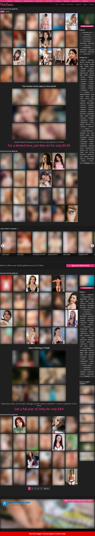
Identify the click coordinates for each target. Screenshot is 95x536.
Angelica (91, 331)
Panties (87, 128)
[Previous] (2, 245)
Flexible (83, 101)
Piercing (82, 135)
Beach (92, 66)
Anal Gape (90, 60)
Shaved (91, 141)
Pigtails (87, 135)
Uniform (86, 156)
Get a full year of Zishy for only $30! (39, 409)
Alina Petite (91, 316)
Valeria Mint (4, 166)
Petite (92, 133)
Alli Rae (91, 322)
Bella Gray (91, 352)
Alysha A (91, 324)
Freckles (91, 101)
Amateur (83, 60)
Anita (81, 335)
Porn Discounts (87, 39)
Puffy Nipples (83, 137)
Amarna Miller (83, 329)
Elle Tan (69, 341)
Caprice (92, 361)
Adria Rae (90, 294)
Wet (91, 160)
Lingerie (92, 116)
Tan (87, 150)
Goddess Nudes (45, 167)
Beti (86, 354)
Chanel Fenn (90, 374)
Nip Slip (82, 124)
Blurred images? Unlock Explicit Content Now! (47, 534)
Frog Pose (82, 103)
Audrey (91, 344)
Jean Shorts (83, 113)
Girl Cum (83, 105)
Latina (81, 116)
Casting (91, 81)
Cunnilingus (84, 90)
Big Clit (91, 68)
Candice (91, 359)
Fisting (92, 98)
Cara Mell (83, 363)
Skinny (91, 143)
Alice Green (83, 307)
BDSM (86, 66)
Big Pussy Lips (84, 73)
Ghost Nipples (90, 103)
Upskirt (92, 156)
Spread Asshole (90, 148)
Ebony (92, 94)
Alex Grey (91, 303)
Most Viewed (70, 4)
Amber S (92, 329)
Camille (83, 359)
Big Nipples (90, 71)
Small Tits (91, 146)
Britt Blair (91, 357)
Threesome (83, 154)
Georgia (56, 219)
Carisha (91, 363)
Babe (81, 66)
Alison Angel (91, 320)
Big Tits (92, 73)
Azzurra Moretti (87, 348)
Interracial (91, 111)
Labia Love (9, 1)
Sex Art (16, 27)
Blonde (83, 77)
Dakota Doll (30, 340)
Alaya (87, 301)
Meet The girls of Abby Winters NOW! (78, 501)
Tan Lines (91, 150)
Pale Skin (91, 126)
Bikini (81, 75)
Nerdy (91, 122)
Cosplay (83, 86)
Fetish (81, 98)
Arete (82, 337)
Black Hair (91, 75)
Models (85, 4)
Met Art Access (49, 1)
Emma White (4, 464)
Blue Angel (83, 357)
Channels (91, 4)
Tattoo (81, 152)
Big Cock (83, 71)
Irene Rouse (30, 481)
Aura (68, 77)
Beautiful (83, 68)
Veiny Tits (82, 158)
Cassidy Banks (87, 367)
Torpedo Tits (91, 154)
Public (92, 135)
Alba (92, 301)
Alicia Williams (83, 316)
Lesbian (87, 116)
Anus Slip (88, 62)
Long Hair (83, 118)
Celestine (82, 374)
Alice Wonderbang (87, 314)
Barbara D (91, 350)
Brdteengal (18, 1)
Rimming (91, 139)
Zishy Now (58, 1)
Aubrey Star (84, 344)
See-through (84, 141)
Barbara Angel (83, 350)
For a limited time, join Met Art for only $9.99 (39, 145)
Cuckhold (83, 88)
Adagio (83, 294)
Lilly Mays (30, 447)
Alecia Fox (83, 303)
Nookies (17, 289)
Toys (81, 156)
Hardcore (90, 109)
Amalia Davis (87, 327)
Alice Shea (87, 312)
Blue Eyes (83, 79)
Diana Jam (17, 26)
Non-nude (88, 124)
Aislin (82, 301)
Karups (16, 62)
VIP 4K (42, 62)
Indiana (3, 448)
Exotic (87, 96)
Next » (46, 488)
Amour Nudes (39, 1)
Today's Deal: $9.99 (87, 26)
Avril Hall (92, 346)
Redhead (83, 139)
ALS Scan (56, 62)
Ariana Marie (91, 339)
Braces (91, 79)
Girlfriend (91, 105)
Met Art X (70, 62)
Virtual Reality (90, 158)
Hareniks (69, 430)
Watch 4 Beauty (71, 27)
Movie (91, 120)
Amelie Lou (83, 331)
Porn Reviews (83, 43)
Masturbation (84, 120)
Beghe (81, 352)
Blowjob (91, 77)
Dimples (87, 92)
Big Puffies (66, 1)
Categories (78, 4)
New (57, 4)
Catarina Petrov (87, 369)
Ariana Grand (83, 339)
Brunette (83, 81)
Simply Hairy (91, 51)
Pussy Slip (91, 137)
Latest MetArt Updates (8, 229)
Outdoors (83, 126)
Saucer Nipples (75, 1)
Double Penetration (85, 94)
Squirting (82, 150)
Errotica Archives (6, 219)
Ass (81, 64)
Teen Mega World (6, 307)
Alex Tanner (83, 305)
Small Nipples (83, 146)
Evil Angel (56, 483)
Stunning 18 (30, 80)
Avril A (86, 346)
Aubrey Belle (90, 342)
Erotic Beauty (31, 324)
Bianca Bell (91, 354)
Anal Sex (82, 62)
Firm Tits (87, 98)
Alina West (83, 318)
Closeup (91, 83)
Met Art (43, 45)
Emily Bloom (57, 340)
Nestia (55, 202)
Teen (86, 152)
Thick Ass (91, 152)
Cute (92, 90)
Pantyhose (83, 133)
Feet (92, 96)
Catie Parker (91, 372)
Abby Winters (18, 184)
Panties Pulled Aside (87, 131)
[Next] (92, 245)
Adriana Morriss (87, 297)
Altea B (83, 324)
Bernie (81, 354)
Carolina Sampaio (87, 365)
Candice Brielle (84, 361)
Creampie (90, 86)
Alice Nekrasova (87, 309)
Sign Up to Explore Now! (80, 266)
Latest (2, 11)
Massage (91, 118)
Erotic (81, 96)
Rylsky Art (43, 341)
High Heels (83, 111)
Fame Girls (4, 45)
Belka (86, 352)
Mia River (56, 166)
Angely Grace (18, 44)
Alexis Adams (90, 305)
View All (87, 163)
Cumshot (91, 88)
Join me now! (87, 288)
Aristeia (82, 342)
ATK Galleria (31, 167)
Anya (93, 335)
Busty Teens (87, 54)
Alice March (91, 307)
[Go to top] (91, 531)
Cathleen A (83, 372)
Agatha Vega (83, 299)
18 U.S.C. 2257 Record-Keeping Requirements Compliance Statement (31, 530)
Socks (81, 148)
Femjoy (61, 202)
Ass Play (86, 64)
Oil (93, 124)
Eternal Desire (18, 45)
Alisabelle (82, 320)
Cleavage (83, 83)
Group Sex (91, 107)
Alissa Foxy (83, 322)
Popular (7, 11)
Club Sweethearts (32, 62)
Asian (92, 62)
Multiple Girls (84, 122)
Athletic (92, 64)
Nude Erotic (83, 51)
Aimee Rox (91, 299)
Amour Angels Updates (84, 383)
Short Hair (83, 143)
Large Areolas (90, 113)
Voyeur (83, 160)
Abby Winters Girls (28, 1)
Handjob (83, 109)
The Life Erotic (31, 45)
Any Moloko (87, 335)
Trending (62, 4)
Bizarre (86, 75)
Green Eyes (83, 107)
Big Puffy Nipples (87, 47)
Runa (42, 184)
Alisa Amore (91, 318)
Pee (88, 133)
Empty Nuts (85, 1)
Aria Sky (91, 337)
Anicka (91, 333)
